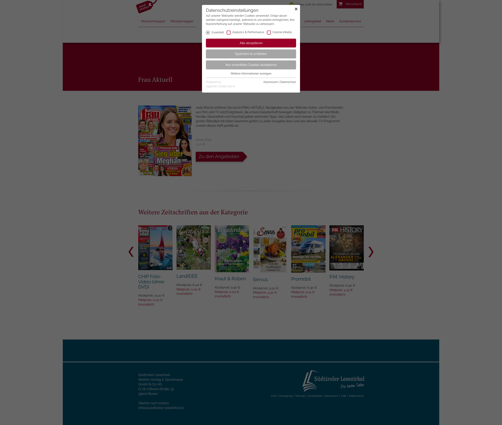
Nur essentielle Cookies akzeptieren (251, 65)
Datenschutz (288, 82)
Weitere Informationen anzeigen (251, 73)
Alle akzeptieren (251, 43)
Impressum (271, 82)
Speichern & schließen (251, 54)
